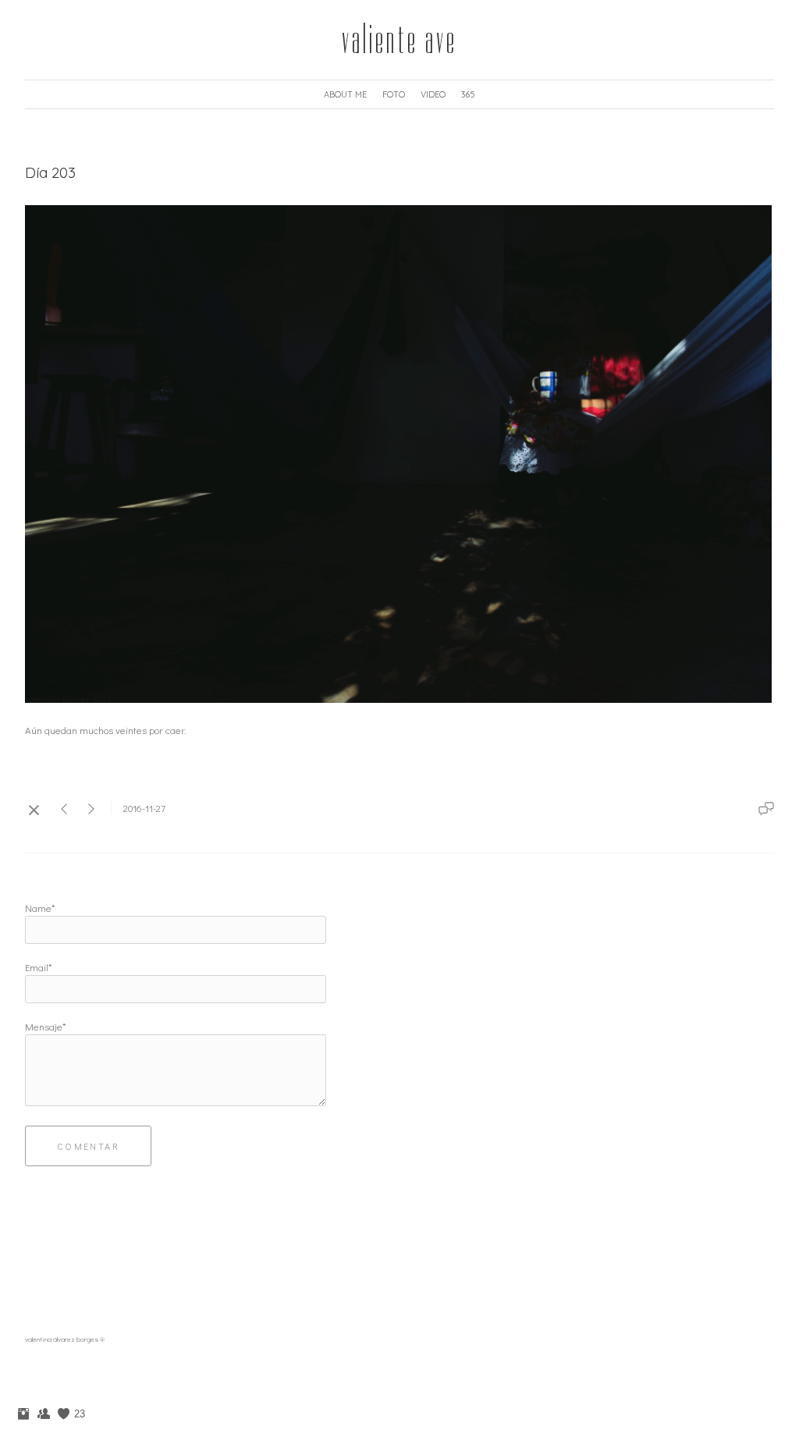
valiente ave (399, 40)
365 (468, 94)
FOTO (393, 94)
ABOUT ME (345, 94)
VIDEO (433, 94)
